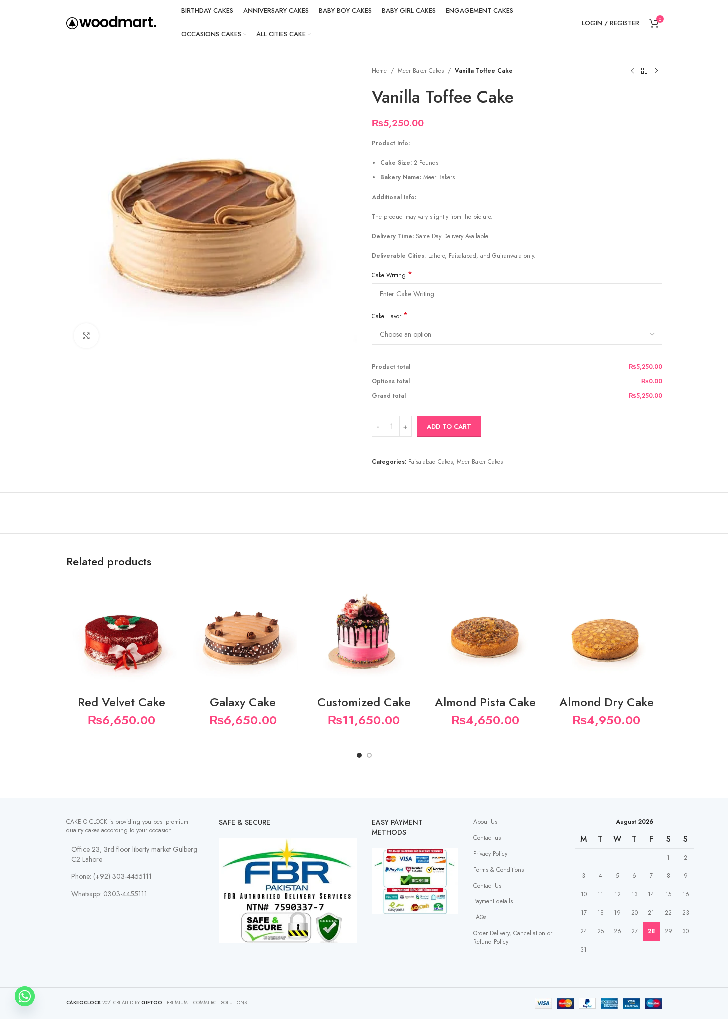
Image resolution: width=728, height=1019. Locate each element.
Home (379, 70)
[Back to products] (644, 71)
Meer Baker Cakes (421, 70)
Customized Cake (364, 702)
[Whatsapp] (25, 996)
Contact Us (487, 885)
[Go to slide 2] (369, 755)
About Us (485, 821)
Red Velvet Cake (121, 702)
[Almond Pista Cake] (485, 634)
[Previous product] (632, 71)
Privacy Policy (490, 853)
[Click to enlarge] (86, 335)
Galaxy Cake (243, 702)
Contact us (487, 837)
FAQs (479, 917)
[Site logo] (111, 22)
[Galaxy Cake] (242, 634)
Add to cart (449, 426)
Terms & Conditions (498, 869)
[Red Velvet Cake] (121, 634)
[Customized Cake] (363, 634)
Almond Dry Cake (606, 702)
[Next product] (656, 71)
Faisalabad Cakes (430, 461)
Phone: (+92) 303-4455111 (111, 876)
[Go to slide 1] (359, 755)
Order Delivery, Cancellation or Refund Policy (512, 937)
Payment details (493, 901)
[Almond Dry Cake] (606, 634)
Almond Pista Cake (485, 702)
